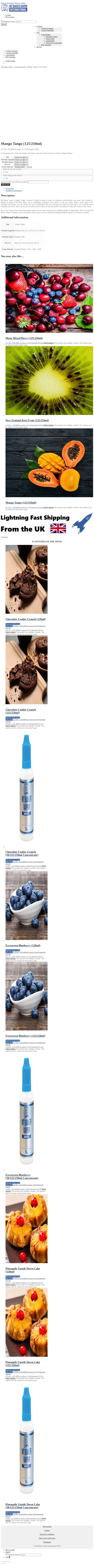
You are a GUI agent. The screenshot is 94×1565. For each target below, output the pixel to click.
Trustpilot (4, 537)
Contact (8, 15)
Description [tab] (10, 188)
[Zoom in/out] (2, 1561)
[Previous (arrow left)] (2, 1563)
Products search (9, 22)
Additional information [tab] (14, 191)
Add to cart (5, 184)
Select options (49, 343)
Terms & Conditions (47, 1534)
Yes (6, 172)
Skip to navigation (7, 3)
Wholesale (47, 1542)
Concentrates (46, 35)
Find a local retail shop (47, 1538)
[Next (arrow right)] (4, 1563)
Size (7, 157)
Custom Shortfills (47, 30)
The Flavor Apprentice (54, 43)
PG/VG (7, 164)
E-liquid (39, 26)
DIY (38, 32)
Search (8, 1552)
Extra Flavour (7, 167)
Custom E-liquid (47, 28)
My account (10, 17)
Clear (30, 167)
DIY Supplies (46, 45)
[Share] (6, 1561)
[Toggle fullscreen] (4, 1561)
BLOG (39, 47)
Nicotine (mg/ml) (7, 160)
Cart (8, 1557)
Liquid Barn (50, 41)
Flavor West (50, 39)
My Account (10, 1550)
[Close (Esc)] (9, 1561)
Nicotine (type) (7, 162)
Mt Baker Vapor (51, 37)
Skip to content (20, 3)
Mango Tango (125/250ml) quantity (14, 182)
